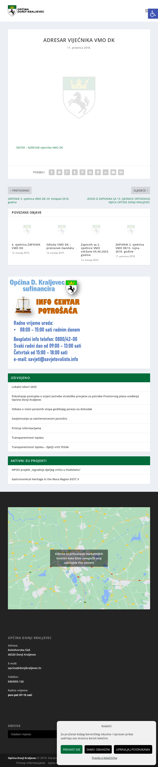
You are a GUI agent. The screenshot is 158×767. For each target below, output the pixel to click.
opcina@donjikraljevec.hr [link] (24, 668)
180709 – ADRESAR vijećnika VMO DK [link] (39, 147)
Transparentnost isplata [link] (28, 437)
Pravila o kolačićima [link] (104, 758)
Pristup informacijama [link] (26, 428)
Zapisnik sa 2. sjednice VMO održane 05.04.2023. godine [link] (95, 250)
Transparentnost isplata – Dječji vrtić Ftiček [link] (40, 447)
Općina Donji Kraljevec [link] (22, 758)
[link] (153, 14)
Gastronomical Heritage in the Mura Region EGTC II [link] (45, 479)
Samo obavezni (98, 749)
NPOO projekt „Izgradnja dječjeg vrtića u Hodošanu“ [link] (46, 470)
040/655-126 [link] (16, 681)
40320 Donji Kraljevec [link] (22, 654)
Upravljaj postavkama (133, 749)
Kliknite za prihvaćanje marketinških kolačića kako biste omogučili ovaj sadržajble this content (79, 558)
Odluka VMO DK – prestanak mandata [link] (60, 246)
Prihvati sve (71, 749)
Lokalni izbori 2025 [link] (24, 387)
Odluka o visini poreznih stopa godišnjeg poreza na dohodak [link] (52, 409)
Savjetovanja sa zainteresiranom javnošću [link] (39, 418)
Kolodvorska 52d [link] (19, 650)
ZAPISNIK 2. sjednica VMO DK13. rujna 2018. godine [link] (130, 248)
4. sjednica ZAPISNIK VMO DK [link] (26, 246)
